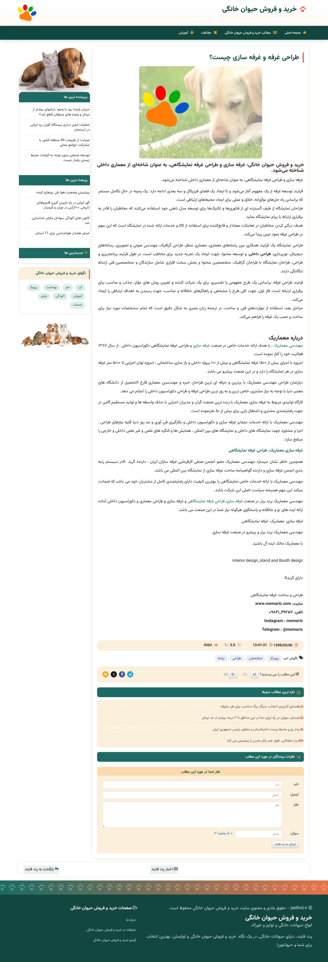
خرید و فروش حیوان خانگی (259, 9)
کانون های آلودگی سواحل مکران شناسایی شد (60, 220)
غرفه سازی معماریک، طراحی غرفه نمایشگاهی (266, 450)
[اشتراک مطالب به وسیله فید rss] (105, 674)
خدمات (77, 304)
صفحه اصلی (293, 32)
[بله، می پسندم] (255, 674)
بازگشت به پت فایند (40, 869)
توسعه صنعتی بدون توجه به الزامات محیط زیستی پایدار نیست (60, 158)
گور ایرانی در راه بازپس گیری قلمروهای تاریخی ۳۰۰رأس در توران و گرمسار (63, 205)
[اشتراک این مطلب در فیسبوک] (122, 674)
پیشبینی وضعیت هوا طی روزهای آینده (62, 192)
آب (80, 287)
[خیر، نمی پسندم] (233, 674)
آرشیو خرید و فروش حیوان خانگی (114, 940)
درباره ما (131, 920)
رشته (221, 658)
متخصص (255, 658)
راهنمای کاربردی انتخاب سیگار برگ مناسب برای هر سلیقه (261, 706)
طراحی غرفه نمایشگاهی (206, 501)
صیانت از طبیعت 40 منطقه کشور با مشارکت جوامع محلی (64, 142)
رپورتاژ (274, 658)
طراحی (236, 658)
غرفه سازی (201, 346)
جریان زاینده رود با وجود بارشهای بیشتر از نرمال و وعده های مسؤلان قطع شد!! (61, 112)
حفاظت (206, 32)
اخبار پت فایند (162, 869)
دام (68, 287)
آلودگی (60, 296)
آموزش (184, 32)
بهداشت (51, 287)
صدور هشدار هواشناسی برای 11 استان (62, 233)
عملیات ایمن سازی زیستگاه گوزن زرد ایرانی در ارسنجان (59, 127)
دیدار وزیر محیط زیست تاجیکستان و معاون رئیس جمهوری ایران (257, 729)
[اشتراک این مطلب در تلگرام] (130, 674)
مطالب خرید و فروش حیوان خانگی (248, 32)
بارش (44, 296)
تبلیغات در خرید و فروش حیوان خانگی (111, 930)
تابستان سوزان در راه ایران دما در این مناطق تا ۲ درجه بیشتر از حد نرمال (251, 717)
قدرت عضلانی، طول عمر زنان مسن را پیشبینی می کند (264, 740)
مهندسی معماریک (288, 346)
